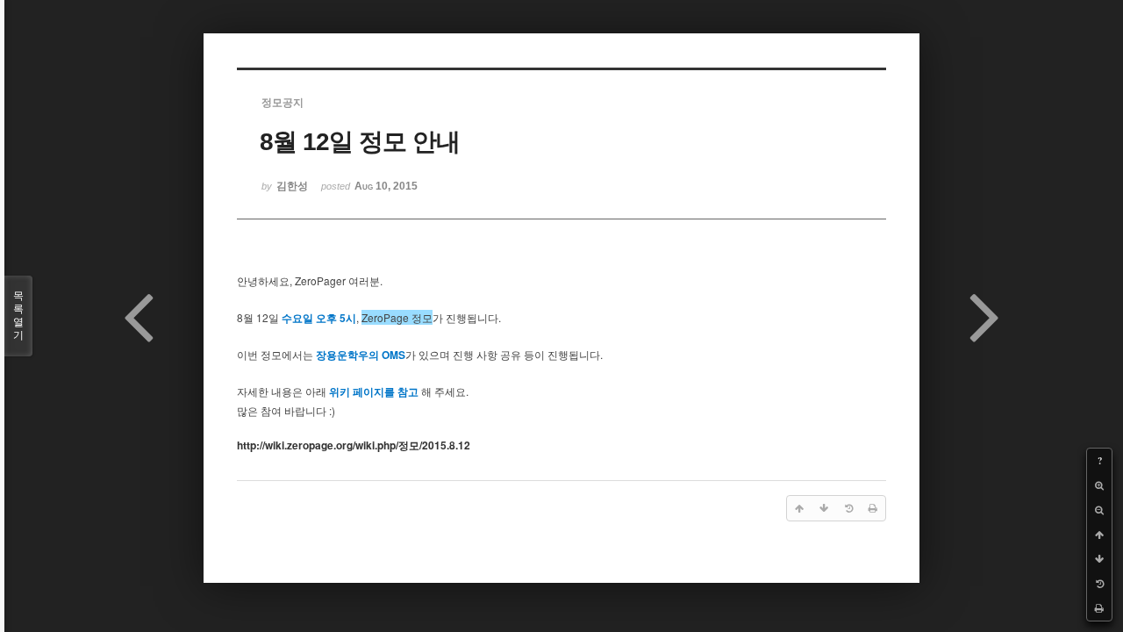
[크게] (1099, 485)
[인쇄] (1099, 608)
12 (353, 445)
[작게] (1099, 510)
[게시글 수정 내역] (1099, 583)
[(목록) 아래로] (1099, 559)
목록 (18, 315)
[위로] (1099, 534)
